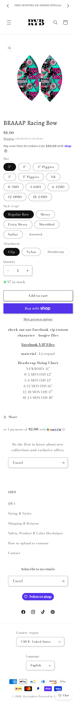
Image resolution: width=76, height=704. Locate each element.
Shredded (47, 224)
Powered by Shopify (51, 696)
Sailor (13, 234)
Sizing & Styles (20, 513)
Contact (14, 553)
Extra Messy (18, 224)
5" (9, 167)
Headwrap (58, 252)
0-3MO (13, 187)
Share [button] (13, 417)
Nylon (31, 252)
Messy (45, 214)
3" (9, 177)
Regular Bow (18, 214)
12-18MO (15, 197)
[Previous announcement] (7, 5)
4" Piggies (45, 167)
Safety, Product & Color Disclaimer (35, 533)
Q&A (12, 503)
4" (24, 167)
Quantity (9, 262)
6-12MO (58, 187)
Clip (11, 252)
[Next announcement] (68, 5)
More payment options (38, 319)
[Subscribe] (63, 463)
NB (53, 177)
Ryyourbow (30, 696)
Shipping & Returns (23, 523)
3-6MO (35, 187)
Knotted (38, 235)
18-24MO (40, 197)
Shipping (8, 138)
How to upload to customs (28, 543)
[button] (9, 22)
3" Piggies (31, 177)
